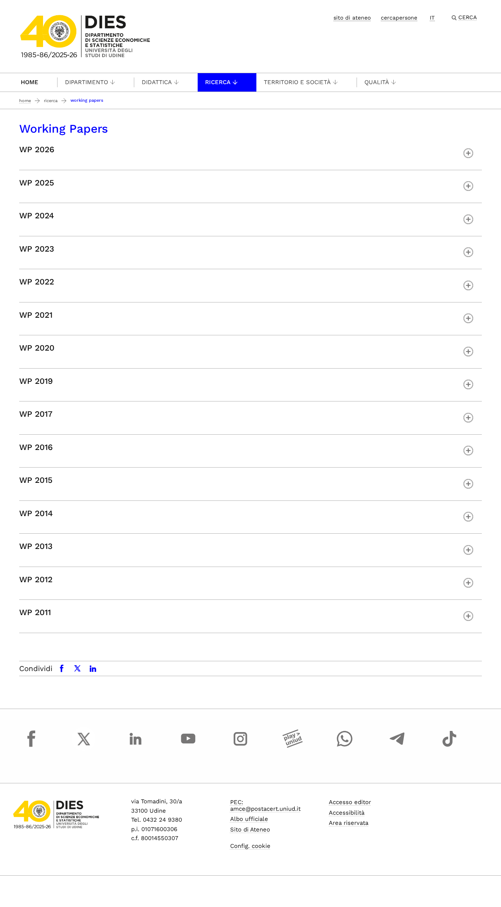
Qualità (376, 82)
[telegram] (397, 746)
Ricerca (218, 82)
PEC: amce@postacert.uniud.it (265, 805)
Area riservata (348, 822)
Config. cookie (250, 845)
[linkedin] (136, 746)
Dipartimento (86, 82)
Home (29, 82)
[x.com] (84, 746)
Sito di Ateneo (250, 829)
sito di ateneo (352, 17)
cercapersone (399, 17)
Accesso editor (350, 802)
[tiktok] (449, 746)
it (432, 17)
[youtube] (188, 746)
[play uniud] (293, 746)
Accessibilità (346, 812)
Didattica (157, 82)
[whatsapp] (345, 746)
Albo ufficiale (249, 818)
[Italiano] (85, 35)
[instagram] (240, 746)
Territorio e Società (297, 82)
